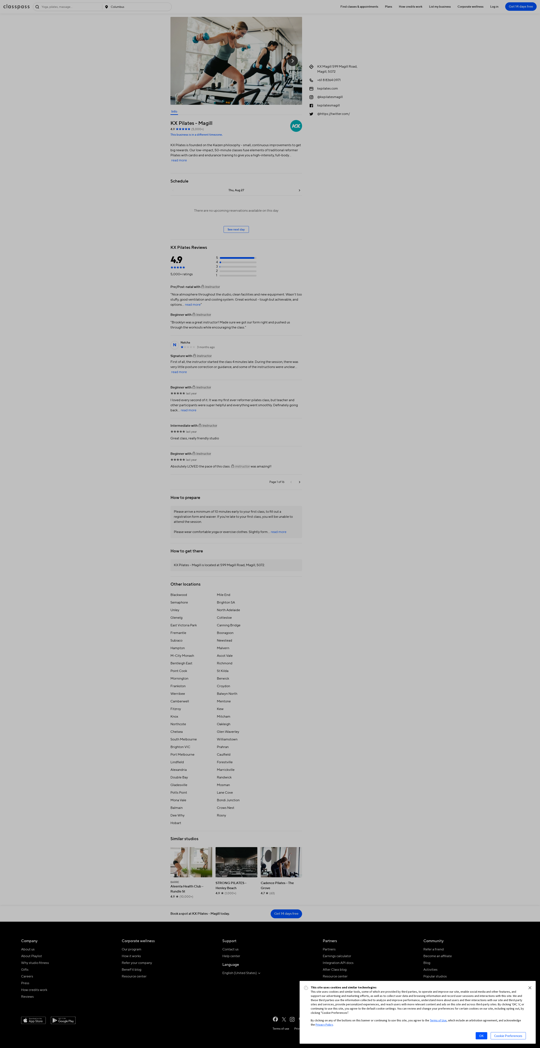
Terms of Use (438, 1020)
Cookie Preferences (508, 1036)
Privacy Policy (324, 1024)
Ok (481, 1036)
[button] (529, 987)
